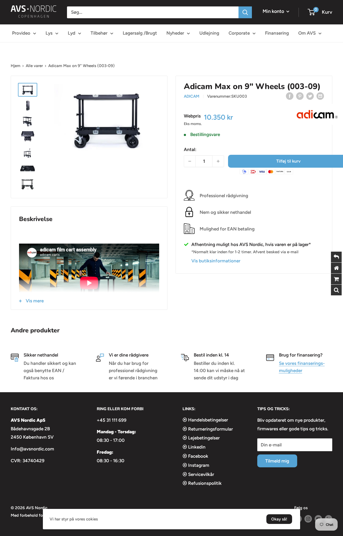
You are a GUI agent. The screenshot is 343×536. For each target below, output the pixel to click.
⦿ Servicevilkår (198, 474)
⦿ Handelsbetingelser (205, 420)
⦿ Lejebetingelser (201, 437)
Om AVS (307, 33)
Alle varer (34, 65)
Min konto (274, 11)
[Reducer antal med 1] (189, 161)
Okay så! (279, 519)
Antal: (190, 149)
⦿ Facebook (195, 456)
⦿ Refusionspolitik (202, 483)
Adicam (191, 96)
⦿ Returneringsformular (207, 429)
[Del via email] (320, 95)
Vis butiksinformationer (215, 260)
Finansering (277, 33)
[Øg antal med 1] (218, 161)
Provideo (21, 33)
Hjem (15, 65)
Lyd (71, 33)
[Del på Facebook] (289, 95)
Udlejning (209, 33)
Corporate (239, 33)
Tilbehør (99, 33)
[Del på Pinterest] (300, 95)
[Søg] (245, 12)
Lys (49, 33)
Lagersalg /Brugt (140, 33)
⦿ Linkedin (194, 447)
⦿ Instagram (195, 465)
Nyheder (175, 33)
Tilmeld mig (277, 461)
